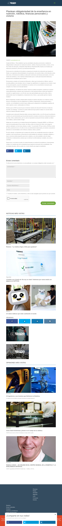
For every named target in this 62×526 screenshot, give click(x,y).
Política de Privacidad (11, 512)
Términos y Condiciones (12, 510)
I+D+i (34, 496)
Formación (35, 498)
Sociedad (18, 18)
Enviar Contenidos (10, 507)
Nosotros (8, 505)
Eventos (35, 499)
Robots (34, 490)
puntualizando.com (15, 60)
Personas (35, 489)
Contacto (8, 509)
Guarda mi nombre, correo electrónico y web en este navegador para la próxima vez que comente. (31, 193)
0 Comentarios (24, 18)
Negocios (35, 494)
